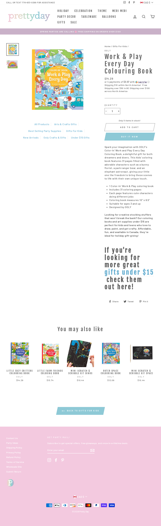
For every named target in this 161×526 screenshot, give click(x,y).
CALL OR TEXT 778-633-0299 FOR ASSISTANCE (30, 2)
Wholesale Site (14, 466)
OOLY (108, 50)
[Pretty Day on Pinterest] (62, 460)
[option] (80, 31)
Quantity (111, 105)
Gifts (61, 22)
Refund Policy (13, 457)
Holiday (63, 11)
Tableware (89, 16)
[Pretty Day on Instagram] (49, 460)
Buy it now (129, 136)
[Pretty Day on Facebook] (56, 460)
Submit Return (13, 471)
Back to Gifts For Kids (82, 410)
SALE (74, 22)
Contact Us (12, 438)
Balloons (109, 16)
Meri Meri (119, 11)
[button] (130, 82)
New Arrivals (31, 137)
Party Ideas (12, 443)
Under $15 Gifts (80, 137)
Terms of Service (15, 462)
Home (108, 46)
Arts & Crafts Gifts (65, 124)
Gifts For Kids (74, 130)
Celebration (83, 11)
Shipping (109, 85)
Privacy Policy (13, 452)
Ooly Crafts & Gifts (55, 137)
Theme (102, 11)
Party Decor (66, 16)
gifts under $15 (129, 272)
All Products (41, 124)
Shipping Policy (14, 447)
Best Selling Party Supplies (44, 130)
